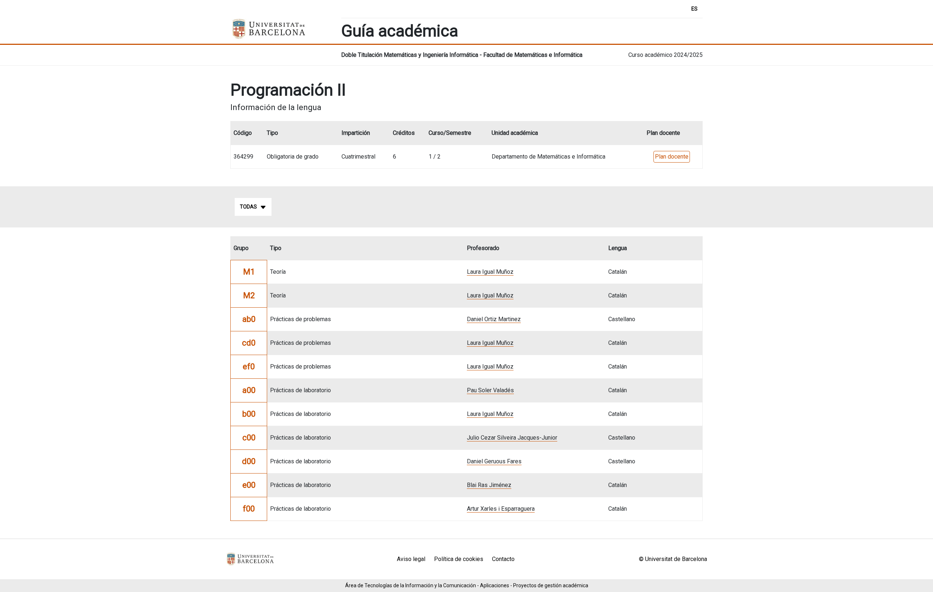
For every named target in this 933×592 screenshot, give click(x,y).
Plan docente (671, 156)
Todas (248, 207)
